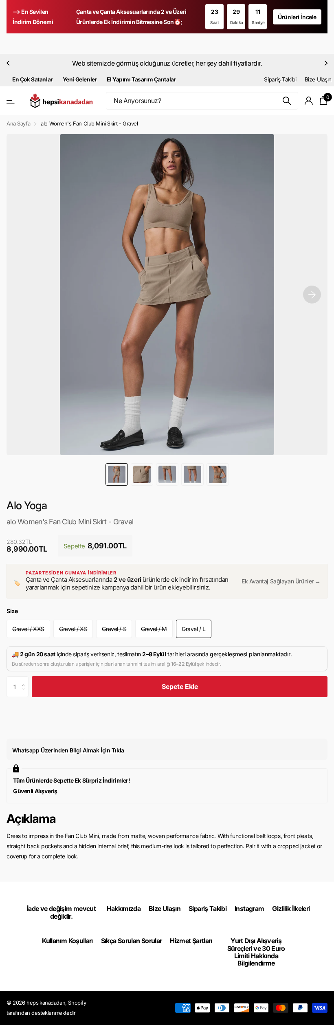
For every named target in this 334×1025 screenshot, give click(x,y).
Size (12, 610)
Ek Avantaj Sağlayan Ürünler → (281, 581)
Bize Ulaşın (318, 79)
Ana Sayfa (18, 123)
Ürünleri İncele (297, 16)
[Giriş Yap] (309, 101)
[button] (9, 63)
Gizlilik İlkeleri (291, 908)
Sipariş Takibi (280, 79)
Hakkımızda (124, 908)
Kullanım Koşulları (67, 941)
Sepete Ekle (180, 686)
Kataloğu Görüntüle (11, 101)
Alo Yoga (27, 505)
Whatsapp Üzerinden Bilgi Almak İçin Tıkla (68, 750)
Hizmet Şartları (191, 941)
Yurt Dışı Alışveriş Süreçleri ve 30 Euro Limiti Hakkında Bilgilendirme (256, 952)
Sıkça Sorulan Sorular (131, 941)
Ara (287, 101)
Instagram (249, 908)
